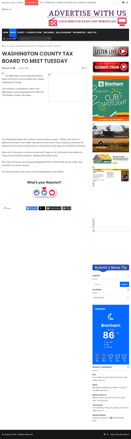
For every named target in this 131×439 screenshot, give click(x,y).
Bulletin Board (63, 32)
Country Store (34, 32)
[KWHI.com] (7, 9)
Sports (21, 32)
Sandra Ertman (99, 415)
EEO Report (124, 434)
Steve (94, 385)
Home (5, 32)
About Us (91, 32)
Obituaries (48, 32)
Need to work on (99, 395)
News (13, 32)
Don (94, 374)
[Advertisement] (25, 117)
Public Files (115, 434)
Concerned (97, 405)
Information (79, 32)
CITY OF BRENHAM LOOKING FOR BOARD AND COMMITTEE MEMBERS (68, 3)
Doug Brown (8, 68)
